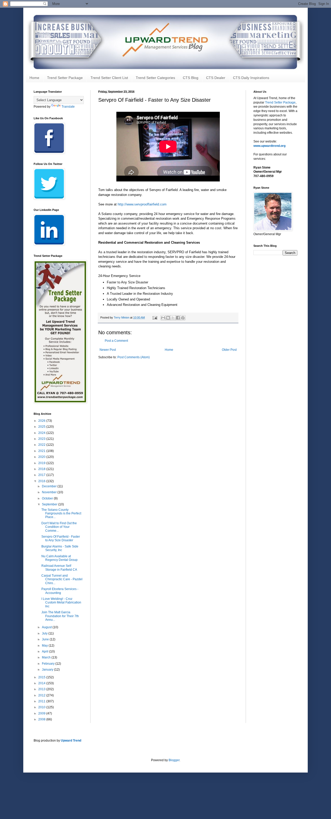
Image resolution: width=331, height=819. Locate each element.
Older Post (229, 350)
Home (34, 78)
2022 (42, 445)
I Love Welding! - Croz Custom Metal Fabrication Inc (61, 602)
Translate (68, 106)
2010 (42, 707)
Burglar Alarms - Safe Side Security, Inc (59, 548)
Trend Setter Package (65, 78)
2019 (42, 463)
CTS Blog (190, 78)
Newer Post (108, 350)
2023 (42, 439)
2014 (42, 683)
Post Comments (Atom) (133, 357)
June (46, 639)
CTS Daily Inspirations (251, 78)
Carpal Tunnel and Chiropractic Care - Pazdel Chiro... (61, 579)
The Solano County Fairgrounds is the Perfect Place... (61, 513)
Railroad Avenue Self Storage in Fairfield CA (59, 567)
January (48, 669)
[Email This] (163, 317)
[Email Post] (154, 317)
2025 (42, 426)
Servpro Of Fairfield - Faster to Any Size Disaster (60, 538)
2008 (42, 719)
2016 (42, 481)
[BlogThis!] (168, 317)
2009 (42, 713)
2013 (42, 689)
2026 (42, 421)
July (45, 633)
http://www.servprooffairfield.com (142, 204)
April (45, 651)
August (47, 627)
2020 (42, 457)
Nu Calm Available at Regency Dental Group (59, 558)
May (45, 645)
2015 (42, 677)
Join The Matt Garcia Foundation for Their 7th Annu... (60, 616)
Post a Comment (116, 341)
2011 (42, 701)
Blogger (174, 760)
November (49, 492)
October (48, 498)
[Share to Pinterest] (182, 317)
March (46, 657)
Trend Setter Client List (109, 78)
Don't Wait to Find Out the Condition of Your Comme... (59, 526)
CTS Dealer (215, 78)
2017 (42, 475)
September (50, 504)
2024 (42, 433)
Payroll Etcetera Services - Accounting (59, 590)
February (48, 663)
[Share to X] (173, 317)
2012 (42, 695)
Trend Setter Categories (155, 78)
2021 (42, 451)
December (49, 486)
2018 (42, 469)
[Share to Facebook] (177, 317)
